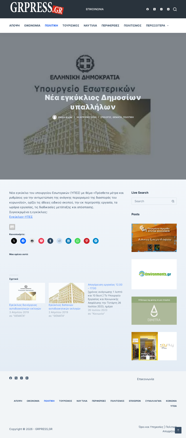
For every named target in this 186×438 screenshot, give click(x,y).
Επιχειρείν (135, 401)
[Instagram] (161, 9)
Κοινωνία (171, 401)
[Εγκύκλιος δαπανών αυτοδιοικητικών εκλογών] (66, 293)
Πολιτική (51, 25)
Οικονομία (32, 25)
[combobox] (151, 201)
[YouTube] (168, 9)
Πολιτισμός (132, 25)
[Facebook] (147, 9)
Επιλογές (106, 117)
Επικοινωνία (95, 9)
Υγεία (173, 406)
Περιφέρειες (110, 25)
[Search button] (173, 201)
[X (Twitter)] (154, 9)
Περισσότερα (155, 25)
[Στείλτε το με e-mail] (12, 227)
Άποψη (14, 25)
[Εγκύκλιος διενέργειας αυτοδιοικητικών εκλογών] (27, 293)
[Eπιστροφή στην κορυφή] (178, 430)
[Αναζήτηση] (175, 9)
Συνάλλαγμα (153, 401)
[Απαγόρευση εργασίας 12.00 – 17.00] (107, 299)
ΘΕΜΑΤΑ (117, 117)
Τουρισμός (70, 25)
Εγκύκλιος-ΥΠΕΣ (21, 217)
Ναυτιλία (90, 25)
